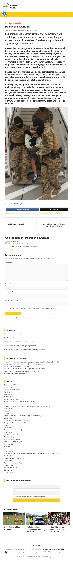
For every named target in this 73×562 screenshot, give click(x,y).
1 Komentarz (34, 30)
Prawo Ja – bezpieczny (11, 442)
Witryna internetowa (11, 300)
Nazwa (8, 284)
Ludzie (6, 418)
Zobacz (6, 472)
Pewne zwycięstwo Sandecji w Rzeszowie (17, 334)
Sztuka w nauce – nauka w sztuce (15, 458)
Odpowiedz (14, 250)
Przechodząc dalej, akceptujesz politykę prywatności (30, 496)
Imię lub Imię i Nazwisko (20, 484)
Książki (6, 411)
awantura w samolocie (15, 213)
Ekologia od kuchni (10, 390)
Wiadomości (17, 23)
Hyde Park (7, 394)
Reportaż (7, 451)
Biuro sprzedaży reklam (57, 549)
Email (14, 490)
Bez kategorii (8, 385)
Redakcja (45, 549)
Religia (6, 449)
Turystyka (7, 465)
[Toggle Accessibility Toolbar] (4, 13)
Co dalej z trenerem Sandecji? (17, 373)
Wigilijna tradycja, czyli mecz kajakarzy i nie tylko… (23, 371)
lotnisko (60, 213)
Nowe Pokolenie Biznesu (12, 430)
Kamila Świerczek (24, 30)
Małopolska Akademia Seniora (13, 423)
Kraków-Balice (53, 213)
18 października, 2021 (11, 30)
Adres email (9, 292)
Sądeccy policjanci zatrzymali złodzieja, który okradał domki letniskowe (53, 225)
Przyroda (7, 446)
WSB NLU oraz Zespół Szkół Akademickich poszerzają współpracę (25, 350)
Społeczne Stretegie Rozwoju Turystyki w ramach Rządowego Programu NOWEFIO (30, 453)
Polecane (7, 437)
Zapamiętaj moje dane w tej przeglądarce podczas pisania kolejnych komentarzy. (33, 308)
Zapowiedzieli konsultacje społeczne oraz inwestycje (28, 369)
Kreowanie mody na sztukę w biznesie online (18, 404)
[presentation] (66, 509)
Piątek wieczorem (9, 434)
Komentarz (9, 262)
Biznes (6, 387)
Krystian (6, 362)
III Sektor (7, 397)
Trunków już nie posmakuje (16, 224)
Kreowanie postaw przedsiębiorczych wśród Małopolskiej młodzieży (25, 406)
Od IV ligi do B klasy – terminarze (14, 338)
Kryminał (8, 23)
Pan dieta (7, 432)
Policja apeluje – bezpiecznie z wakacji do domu (19, 342)
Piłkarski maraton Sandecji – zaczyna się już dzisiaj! (20, 346)
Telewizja (7, 460)
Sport (6, 456)
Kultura (6, 413)
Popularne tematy (9, 439)
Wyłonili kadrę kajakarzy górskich (19, 366)
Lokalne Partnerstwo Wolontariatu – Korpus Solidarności (22, 416)
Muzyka (6, 427)
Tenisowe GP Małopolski (12, 463)
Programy (7, 444)
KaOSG (25, 213)
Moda (6, 425)
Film (5, 392)
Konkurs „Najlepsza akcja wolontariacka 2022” (18, 401)
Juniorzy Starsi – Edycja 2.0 (12, 399)
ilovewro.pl (7, 369)
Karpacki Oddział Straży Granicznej (37, 213)
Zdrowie (6, 470)
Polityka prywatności (34, 549)
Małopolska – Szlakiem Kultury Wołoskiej (17, 420)
